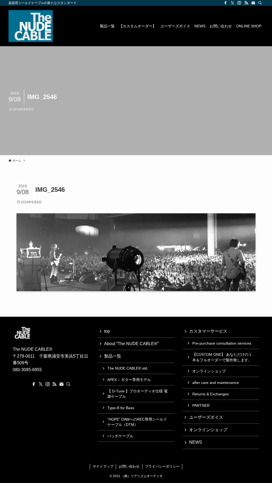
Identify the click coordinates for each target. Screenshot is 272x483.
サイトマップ (103, 466)
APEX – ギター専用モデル (129, 380)
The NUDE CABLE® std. (127, 368)
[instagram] (239, 3)
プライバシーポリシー (162, 466)
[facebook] (225, 3)
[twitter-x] (232, 3)
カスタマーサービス (208, 331)
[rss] (246, 3)
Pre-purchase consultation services (221, 343)
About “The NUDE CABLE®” (131, 343)
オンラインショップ (209, 371)
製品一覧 (112, 356)
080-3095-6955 (27, 369)
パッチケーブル (120, 436)
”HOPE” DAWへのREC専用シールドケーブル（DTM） (137, 422)
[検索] (260, 3)
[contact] (253, 3)
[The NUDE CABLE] (30, 26)
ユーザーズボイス (206, 417)
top (107, 331)
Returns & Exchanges (210, 394)
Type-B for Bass (120, 408)
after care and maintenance (215, 382)
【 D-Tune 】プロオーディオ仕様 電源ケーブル (137, 394)
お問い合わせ (129, 466)
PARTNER (201, 405)
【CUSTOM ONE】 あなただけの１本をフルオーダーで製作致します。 (222, 357)
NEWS (195, 442)
